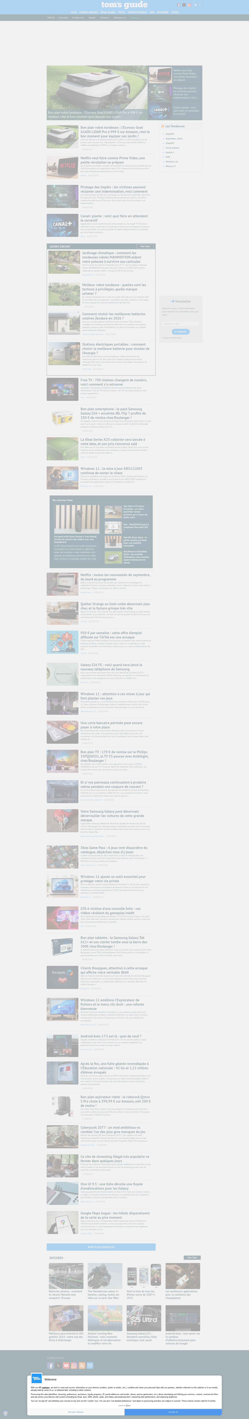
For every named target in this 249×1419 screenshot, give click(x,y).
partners (46, 1387)
